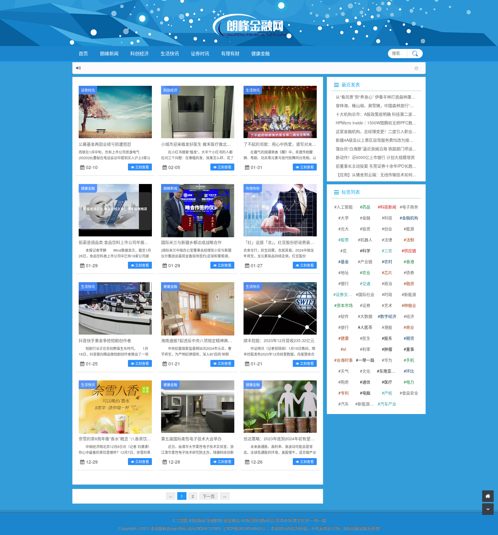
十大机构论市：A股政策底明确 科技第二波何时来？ (382, 114)
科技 (388, 218)
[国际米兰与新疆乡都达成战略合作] (197, 215)
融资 (410, 283)
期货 (410, 338)
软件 (345, 316)
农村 (388, 261)
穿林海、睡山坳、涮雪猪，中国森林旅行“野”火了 (379, 105)
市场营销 (249, 520)
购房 (345, 382)
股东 (388, 338)
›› (224, 496)
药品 (366, 207)
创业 (388, 229)
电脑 (366, 393)
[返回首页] (488, 496)
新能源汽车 (367, 404)
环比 (410, 371)
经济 (410, 316)
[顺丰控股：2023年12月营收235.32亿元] (280, 308)
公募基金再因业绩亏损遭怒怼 (105, 144)
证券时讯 (200, 53)
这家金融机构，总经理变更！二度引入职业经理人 (380, 131)
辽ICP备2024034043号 (244, 528)
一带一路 (366, 360)
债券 (410, 272)
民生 (366, 338)
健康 (345, 338)
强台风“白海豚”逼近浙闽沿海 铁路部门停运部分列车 (382, 148)
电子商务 (410, 207)
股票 (345, 239)
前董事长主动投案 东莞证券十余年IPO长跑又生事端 (382, 166)
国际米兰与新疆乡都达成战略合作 (191, 242)
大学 (345, 218)
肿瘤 (388, 349)
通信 (366, 382)
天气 (345, 371)
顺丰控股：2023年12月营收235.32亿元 (279, 340)
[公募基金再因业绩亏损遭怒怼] (115, 111)
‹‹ (170, 496)
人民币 (366, 327)
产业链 (366, 261)
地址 (345, 272)
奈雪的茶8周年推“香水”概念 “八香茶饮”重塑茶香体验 (126, 438)
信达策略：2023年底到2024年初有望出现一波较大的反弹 (295, 438)
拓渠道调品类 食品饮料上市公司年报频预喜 (117, 242)
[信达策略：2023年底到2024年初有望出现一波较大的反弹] (280, 406)
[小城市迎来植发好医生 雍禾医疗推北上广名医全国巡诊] (197, 111)
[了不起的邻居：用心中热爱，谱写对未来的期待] (280, 111)
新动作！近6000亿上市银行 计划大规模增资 (375, 157)
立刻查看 (141, 166)
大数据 (366, 316)
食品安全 (410, 393)
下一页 (209, 496)
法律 (388, 239)
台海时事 (345, 360)
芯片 (388, 272)
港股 (388, 327)
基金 (345, 261)
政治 (388, 283)
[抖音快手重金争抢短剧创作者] (115, 308)
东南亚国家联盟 (388, 371)
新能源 (410, 294)
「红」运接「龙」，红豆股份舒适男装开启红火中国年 (291, 242)
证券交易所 (345, 294)
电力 (410, 382)
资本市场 (345, 305)
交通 (366, 283)
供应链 (410, 250)
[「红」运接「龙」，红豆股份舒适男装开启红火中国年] (280, 210)
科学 (366, 250)
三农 (388, 250)
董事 (410, 349)
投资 (366, 229)
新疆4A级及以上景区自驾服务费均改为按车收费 (378, 140)
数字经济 (388, 316)
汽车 (345, 404)
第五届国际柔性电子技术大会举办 (191, 438)
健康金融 (260, 53)
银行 (345, 283)
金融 (366, 218)
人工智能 (345, 207)
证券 (366, 305)
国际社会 (366, 294)
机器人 (366, 239)
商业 (410, 327)
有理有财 (230, 53)
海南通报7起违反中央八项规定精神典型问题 (200, 340)
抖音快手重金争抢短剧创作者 (105, 340)
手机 (410, 360)
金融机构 (410, 218)
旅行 (345, 327)
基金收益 (232, 520)
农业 (366, 272)
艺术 (388, 305)
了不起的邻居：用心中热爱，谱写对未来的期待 (286, 144)
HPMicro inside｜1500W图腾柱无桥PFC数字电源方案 (384, 123)
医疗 (388, 382)
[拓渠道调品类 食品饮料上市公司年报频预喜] (115, 210)
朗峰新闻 (109, 53)
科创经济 (139, 53)
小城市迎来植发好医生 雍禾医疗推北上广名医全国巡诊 (210, 144)
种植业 (410, 305)
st (344, 349)
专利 (345, 393)
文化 (366, 371)
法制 (410, 239)
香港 (410, 261)
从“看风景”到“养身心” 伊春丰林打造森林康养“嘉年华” (383, 97)
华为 (388, 360)
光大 (345, 229)
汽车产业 (388, 404)
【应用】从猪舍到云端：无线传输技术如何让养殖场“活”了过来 (392, 174)
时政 (388, 294)
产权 (388, 393)
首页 (83, 53)
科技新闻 (388, 207)
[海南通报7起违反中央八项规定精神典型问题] (197, 309)
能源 (410, 229)
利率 (366, 349)
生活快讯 (170, 53)
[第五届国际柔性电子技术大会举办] (197, 406)
